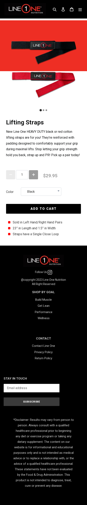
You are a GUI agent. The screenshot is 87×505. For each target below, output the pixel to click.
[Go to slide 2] (43, 110)
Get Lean (44, 306)
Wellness (44, 318)
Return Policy (43, 358)
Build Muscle (43, 299)
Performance (43, 312)
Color (10, 192)
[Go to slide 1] (40, 110)
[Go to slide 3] (46, 110)
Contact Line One (43, 346)
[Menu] (80, 9)
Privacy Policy (43, 352)
